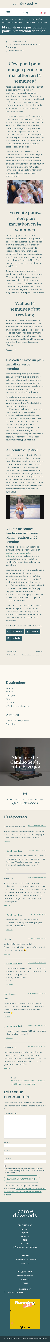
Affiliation (25, 1279)
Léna (6, 939)
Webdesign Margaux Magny (38, 1339)
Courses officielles (31, 19)
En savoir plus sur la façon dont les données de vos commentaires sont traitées (25, 1192)
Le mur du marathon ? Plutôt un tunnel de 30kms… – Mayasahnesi (28, 1083)
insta (40, 625)
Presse (25, 1283)
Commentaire (11, 1114)
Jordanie (10, 702)
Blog (11, 19)
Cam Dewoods (13, 851)
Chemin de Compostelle (17, 720)
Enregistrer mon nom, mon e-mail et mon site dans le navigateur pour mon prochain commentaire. (24, 1171)
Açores (9, 691)
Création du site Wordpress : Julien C (15, 1339)
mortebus (8, 994)
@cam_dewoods (25, 802)
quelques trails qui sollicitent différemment (19, 555)
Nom (7, 1143)
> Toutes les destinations (17, 706)
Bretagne (10, 695)
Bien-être (10, 724)
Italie (8, 699)
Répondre (7, 842)
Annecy (9, 688)
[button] (8, 12)
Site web (8, 1158)
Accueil (5, 19)
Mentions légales (25, 1276)
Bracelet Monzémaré (14, 1292)
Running (18, 19)
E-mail (7, 1151)
